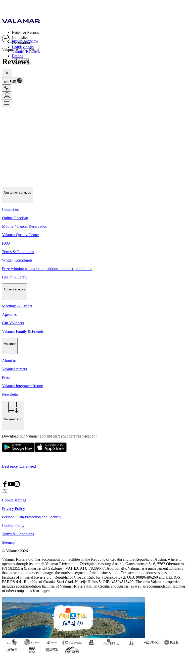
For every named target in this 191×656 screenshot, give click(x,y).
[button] (100, 32)
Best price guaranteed (19, 466)
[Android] (50, 451)
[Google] (18, 451)
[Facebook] (5, 486)
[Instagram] (17, 486)
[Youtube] (11, 486)
